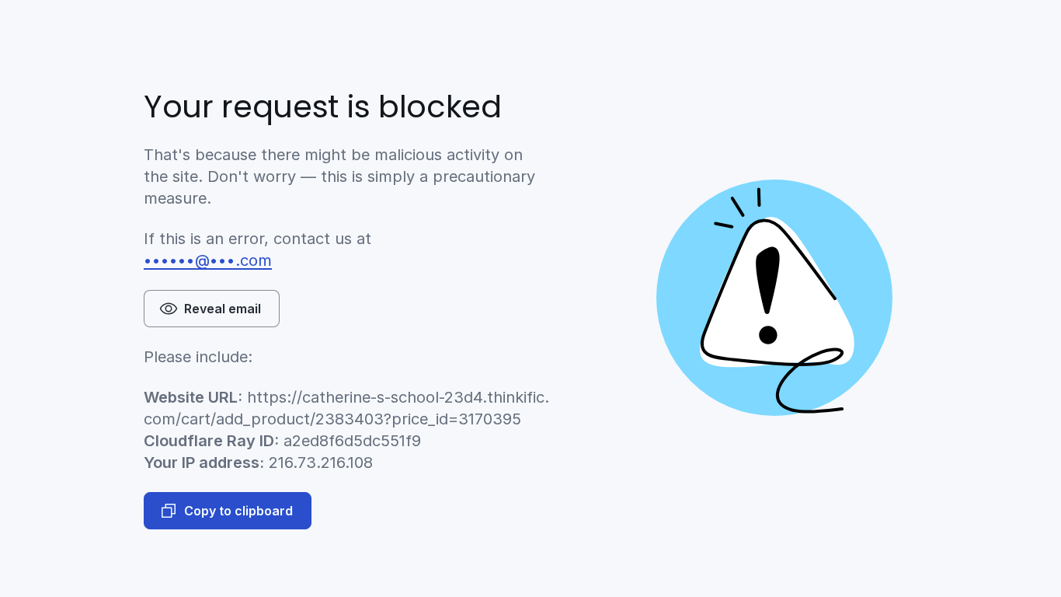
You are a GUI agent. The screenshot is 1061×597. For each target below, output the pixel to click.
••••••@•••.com (208, 260)
